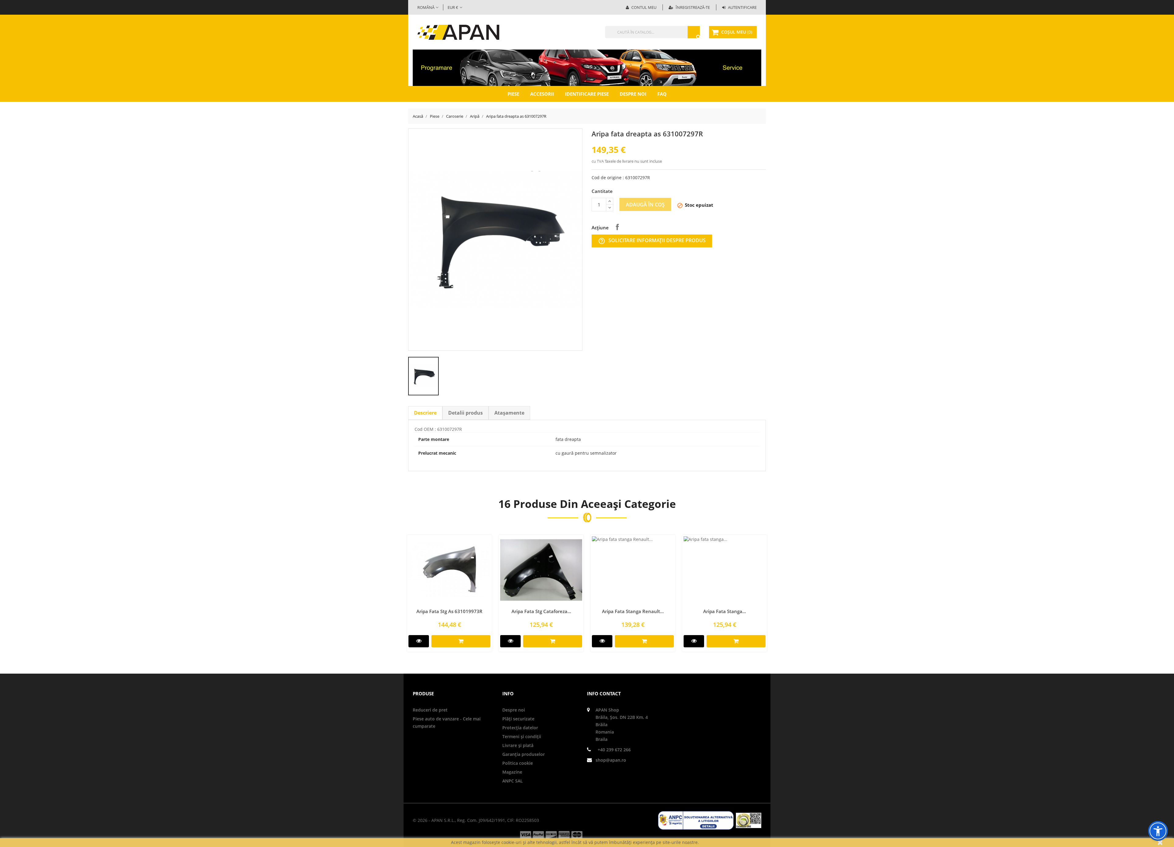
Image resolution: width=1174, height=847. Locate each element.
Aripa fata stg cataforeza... (541, 611)
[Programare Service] (587, 67)
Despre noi (633, 94)
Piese (513, 94)
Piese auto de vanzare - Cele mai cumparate (447, 722)
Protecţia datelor (520, 727)
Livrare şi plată (517, 745)
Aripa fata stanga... (724, 611)
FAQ (661, 94)
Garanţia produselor (523, 754)
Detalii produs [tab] (465, 412)
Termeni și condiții (521, 736)
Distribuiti (617, 227)
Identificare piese (587, 94)
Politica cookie (517, 763)
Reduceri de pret (430, 710)
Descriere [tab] (425, 412)
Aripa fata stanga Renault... (633, 611)
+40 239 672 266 (614, 750)
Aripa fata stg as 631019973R (449, 611)
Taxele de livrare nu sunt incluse (633, 161)
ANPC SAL (512, 781)
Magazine (512, 772)
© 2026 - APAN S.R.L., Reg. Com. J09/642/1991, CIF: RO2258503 (476, 820)
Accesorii (542, 94)
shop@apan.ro (611, 760)
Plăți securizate (518, 719)
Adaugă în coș (645, 204)
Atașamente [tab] (509, 412)
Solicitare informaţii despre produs (652, 241)
